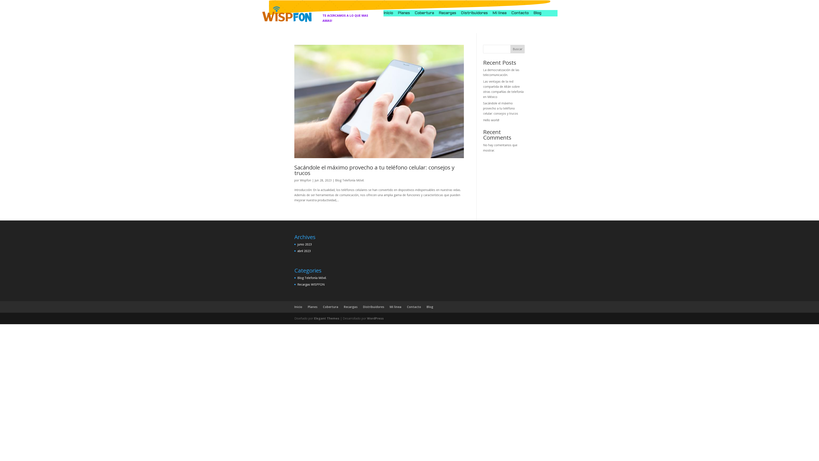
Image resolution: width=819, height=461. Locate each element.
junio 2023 (304, 244)
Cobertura (424, 13)
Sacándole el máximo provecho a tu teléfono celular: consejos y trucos (374, 170)
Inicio (388, 13)
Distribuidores (474, 13)
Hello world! (491, 120)
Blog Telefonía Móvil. (349, 180)
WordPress (375, 318)
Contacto (520, 13)
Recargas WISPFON (311, 284)
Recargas (447, 13)
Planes (404, 13)
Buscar (517, 49)
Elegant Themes (326, 318)
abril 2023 (304, 251)
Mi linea (499, 13)
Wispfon (305, 180)
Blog (537, 13)
